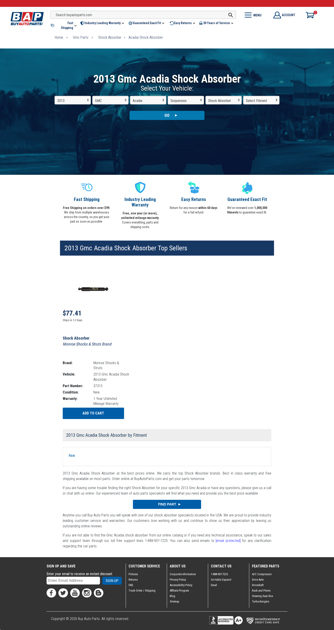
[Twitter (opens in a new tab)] (63, 592)
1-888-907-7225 (219, 574)
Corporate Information (183, 574)
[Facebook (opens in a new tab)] (51, 592)
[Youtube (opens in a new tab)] (75, 592)
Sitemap (174, 601)
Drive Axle (258, 579)
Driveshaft (258, 585)
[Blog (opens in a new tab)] (98, 592)
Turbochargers (260, 601)
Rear (72, 455)
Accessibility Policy (181, 585)
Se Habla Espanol (221, 579)
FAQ (131, 585)
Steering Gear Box (262, 596)
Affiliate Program (179, 590)
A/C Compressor (262, 574)
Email (214, 585)
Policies (133, 574)
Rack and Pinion (261, 590)
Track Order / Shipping (142, 590)
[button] (64, 25)
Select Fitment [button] (256, 101)
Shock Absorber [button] (219, 101)
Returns (133, 579)
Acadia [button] (137, 101)
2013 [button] (61, 101)
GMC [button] (98, 101)
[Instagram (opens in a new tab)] (87, 592)
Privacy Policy (178, 579)
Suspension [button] (178, 101)
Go (167, 115)
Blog (172, 596)
